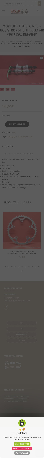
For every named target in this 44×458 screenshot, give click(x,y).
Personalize (22, 453)
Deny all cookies (22, 449)
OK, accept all (22, 444)
